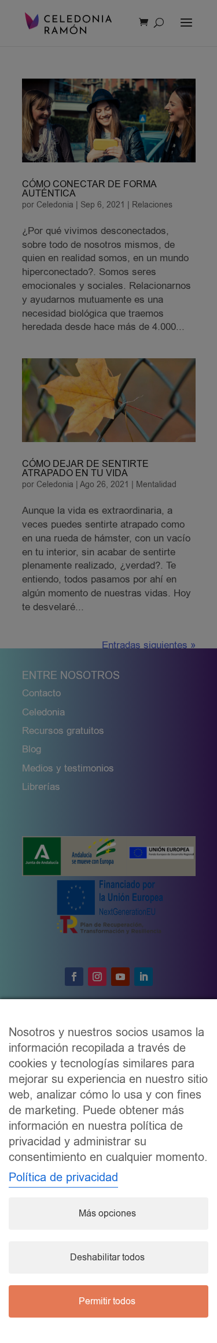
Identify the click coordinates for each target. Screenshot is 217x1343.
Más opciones (107, 1213)
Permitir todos (107, 1301)
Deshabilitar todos (107, 1257)
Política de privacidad (63, 1177)
